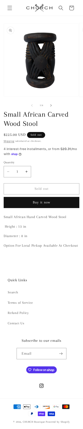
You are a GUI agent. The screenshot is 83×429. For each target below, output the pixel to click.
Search (13, 292)
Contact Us (16, 323)
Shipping (9, 141)
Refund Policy (18, 313)
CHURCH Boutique (34, 421)
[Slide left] (32, 105)
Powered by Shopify (58, 421)
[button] (9, 8)
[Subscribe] (61, 353)
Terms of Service (20, 303)
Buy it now (41, 202)
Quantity (9, 162)
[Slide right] (51, 105)
